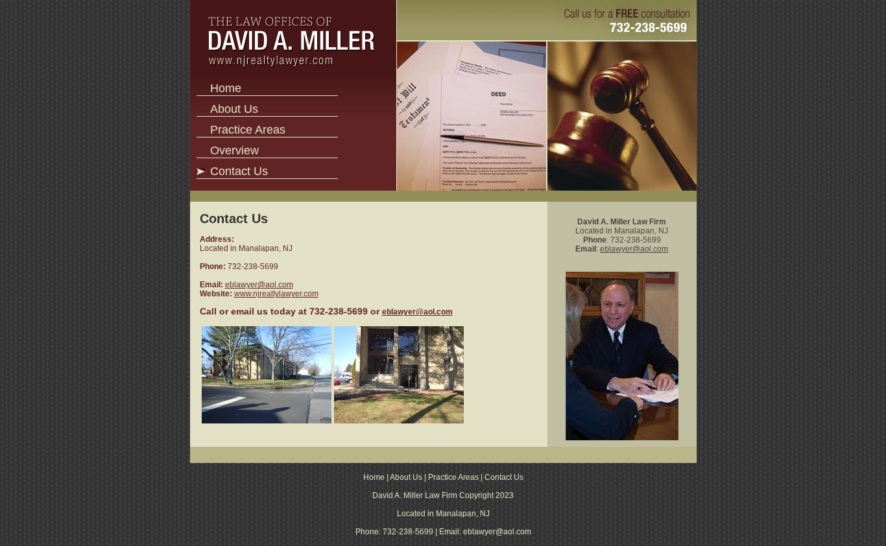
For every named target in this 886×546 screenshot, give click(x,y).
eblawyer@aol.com (259, 284)
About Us (234, 108)
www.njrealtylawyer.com (276, 293)
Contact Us (239, 171)
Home (225, 88)
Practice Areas (247, 129)
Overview (234, 150)
